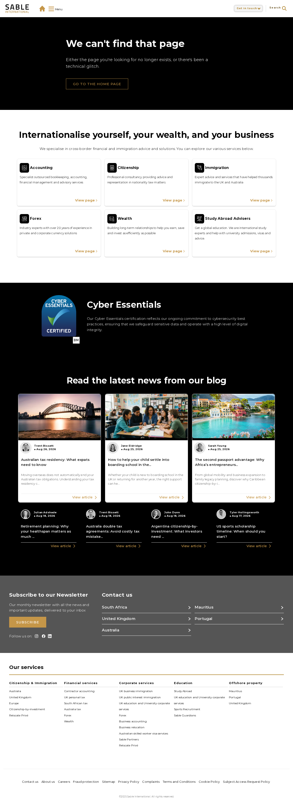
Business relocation (131, 727)
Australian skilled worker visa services (143, 733)
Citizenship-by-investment (27, 709)
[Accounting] (59, 182)
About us (48, 781)
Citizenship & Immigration (33, 683)
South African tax (75, 703)
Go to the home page (97, 84)
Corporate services (136, 683)
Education (183, 683)
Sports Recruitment (187, 709)
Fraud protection (86, 781)
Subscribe (27, 622)
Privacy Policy (128, 781)
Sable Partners (129, 739)
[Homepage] (42, 8)
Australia (15, 691)
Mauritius (235, 691)
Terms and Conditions (179, 781)
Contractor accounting (79, 691)
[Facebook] (42, 636)
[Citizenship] (146, 182)
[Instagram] (35, 636)
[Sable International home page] (17, 8)
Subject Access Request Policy (246, 781)
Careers (64, 781)
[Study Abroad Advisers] (234, 233)
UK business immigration (136, 691)
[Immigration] (234, 182)
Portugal (235, 697)
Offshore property (246, 683)
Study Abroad (183, 691)
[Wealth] (146, 233)
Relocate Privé (18, 715)
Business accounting (133, 721)
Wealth (69, 721)
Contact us (30, 781)
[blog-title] (59, 448)
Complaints (151, 781)
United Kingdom (20, 697)
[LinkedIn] (49, 636)
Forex (67, 715)
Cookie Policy (209, 781)
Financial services (81, 683)
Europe (14, 703)
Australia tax (72, 709)
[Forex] (59, 233)
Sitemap (108, 781)
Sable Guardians (185, 715)
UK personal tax (74, 697)
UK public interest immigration (140, 697)
